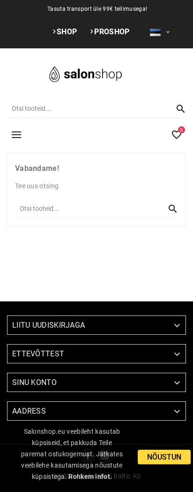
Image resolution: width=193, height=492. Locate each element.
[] (176, 108)
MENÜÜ (16, 134)
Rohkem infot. (90, 476)
